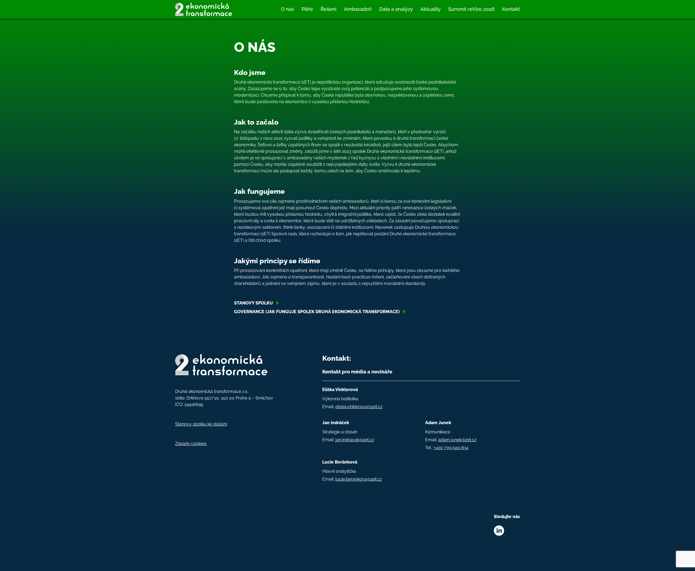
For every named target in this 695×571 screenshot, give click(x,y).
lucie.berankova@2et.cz (358, 479)
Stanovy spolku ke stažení (201, 424)
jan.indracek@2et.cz (354, 439)
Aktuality (431, 9)
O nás (287, 9)
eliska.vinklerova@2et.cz (359, 406)
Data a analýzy (396, 9)
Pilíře (307, 9)
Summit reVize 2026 (471, 9)
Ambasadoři (358, 9)
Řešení (328, 9)
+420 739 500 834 (451, 447)
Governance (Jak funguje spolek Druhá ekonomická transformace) (317, 311)
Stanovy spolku (253, 303)
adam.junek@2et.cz (457, 439)
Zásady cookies (191, 443)
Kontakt (511, 9)
